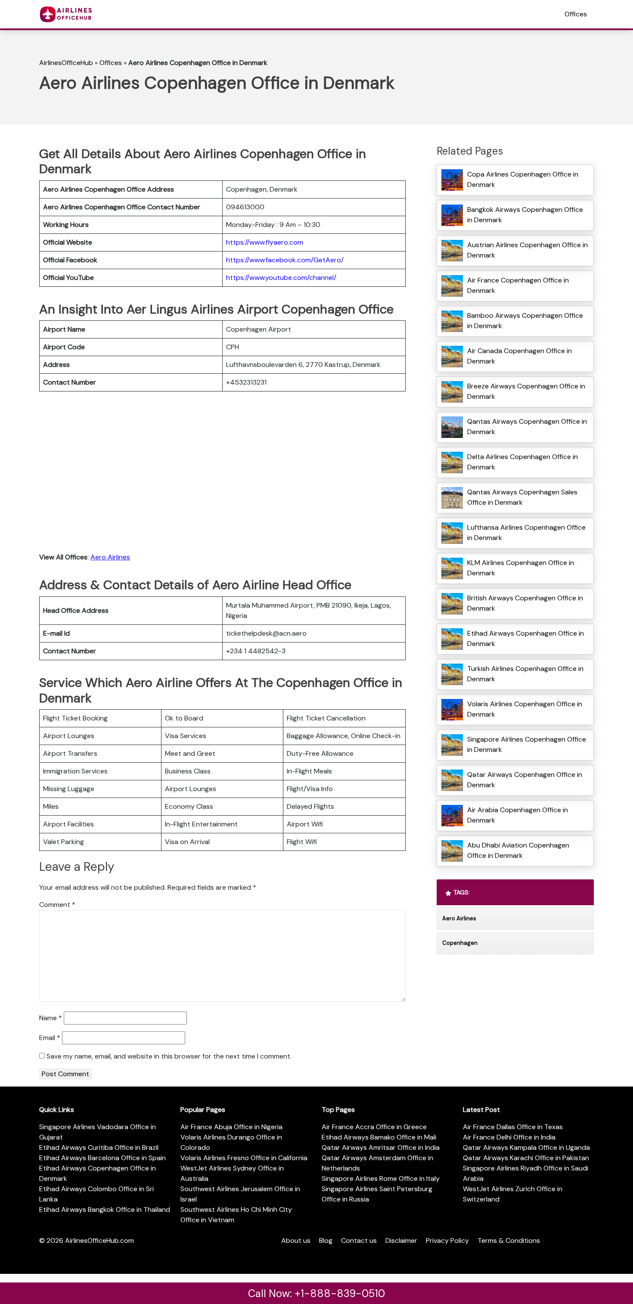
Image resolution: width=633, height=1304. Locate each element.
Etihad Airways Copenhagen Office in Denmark (525, 638)
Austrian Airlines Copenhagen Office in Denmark (527, 250)
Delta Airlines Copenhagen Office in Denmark (522, 462)
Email (49, 1037)
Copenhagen (460, 943)
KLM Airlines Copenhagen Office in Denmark (520, 567)
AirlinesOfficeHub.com (99, 1240)
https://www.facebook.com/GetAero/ (285, 259)
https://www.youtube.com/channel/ (281, 277)
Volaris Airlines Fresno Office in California (243, 1157)
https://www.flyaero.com (264, 242)
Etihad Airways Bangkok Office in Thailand (104, 1209)
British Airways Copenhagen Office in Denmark (525, 603)
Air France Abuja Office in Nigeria (231, 1126)
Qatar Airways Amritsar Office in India (381, 1147)
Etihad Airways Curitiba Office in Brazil (98, 1147)
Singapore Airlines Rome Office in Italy (381, 1178)
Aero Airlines (110, 557)
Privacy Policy (447, 1240)
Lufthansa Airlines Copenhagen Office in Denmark (526, 532)
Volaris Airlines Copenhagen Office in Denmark (524, 709)
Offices (576, 14)
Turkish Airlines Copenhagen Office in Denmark (525, 673)
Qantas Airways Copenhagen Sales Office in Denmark (522, 497)
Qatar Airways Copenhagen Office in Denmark (524, 779)
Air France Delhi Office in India (509, 1137)
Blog (325, 1240)
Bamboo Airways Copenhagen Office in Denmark (525, 320)
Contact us (359, 1240)
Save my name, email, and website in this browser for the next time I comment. (169, 1056)
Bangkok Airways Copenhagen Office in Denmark (525, 214)
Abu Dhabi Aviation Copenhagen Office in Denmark (518, 850)
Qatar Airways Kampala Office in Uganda (526, 1147)
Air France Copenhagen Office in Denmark (518, 285)
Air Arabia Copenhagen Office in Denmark (517, 815)
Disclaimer (401, 1240)
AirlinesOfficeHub (66, 62)
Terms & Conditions (509, 1240)
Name (50, 1017)
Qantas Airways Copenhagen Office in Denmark (527, 426)
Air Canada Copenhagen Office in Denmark (519, 356)
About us (295, 1240)
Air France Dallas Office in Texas (513, 1126)
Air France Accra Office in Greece (374, 1126)
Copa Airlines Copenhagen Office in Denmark (522, 179)
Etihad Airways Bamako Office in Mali (379, 1137)
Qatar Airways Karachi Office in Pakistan (526, 1157)
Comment (57, 904)
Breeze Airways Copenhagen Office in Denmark (526, 391)
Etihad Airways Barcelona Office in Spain (102, 1157)
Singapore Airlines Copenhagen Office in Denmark (526, 744)
